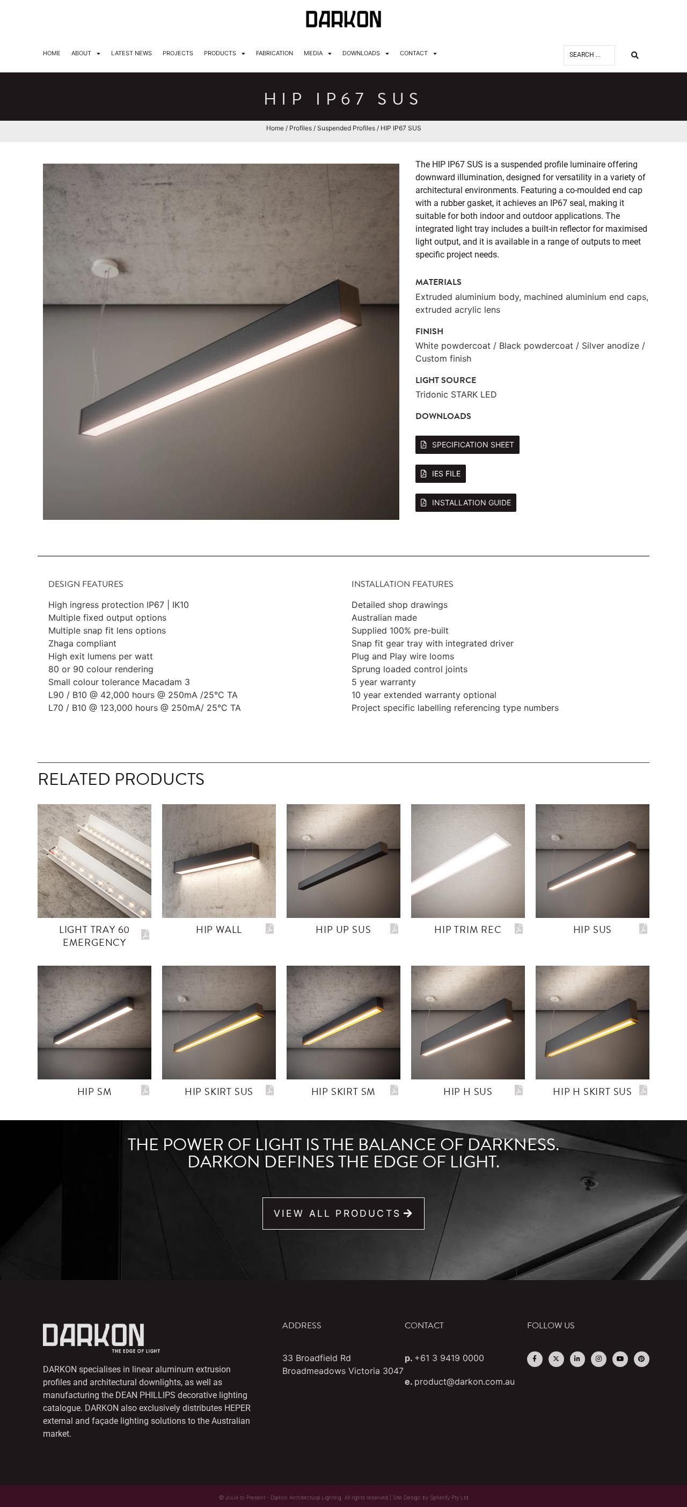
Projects (178, 53)
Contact (414, 53)
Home (52, 53)
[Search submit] (634, 55)
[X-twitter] (556, 1359)
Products (220, 53)
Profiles (300, 128)
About (81, 53)
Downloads (361, 53)
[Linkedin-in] (578, 1359)
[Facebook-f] (535, 1359)
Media (313, 53)
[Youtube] (620, 1359)
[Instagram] (598, 1359)
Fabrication (274, 53)
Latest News (131, 53)
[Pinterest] (641, 1359)
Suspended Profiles (346, 128)
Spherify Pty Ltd (449, 1497)
